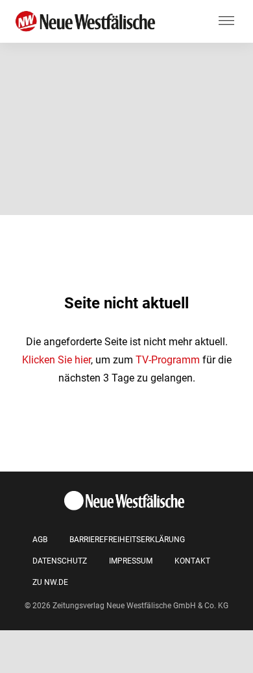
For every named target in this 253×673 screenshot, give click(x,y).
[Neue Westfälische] (87, 21)
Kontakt (192, 560)
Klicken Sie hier (56, 360)
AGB (39, 539)
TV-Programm (168, 360)
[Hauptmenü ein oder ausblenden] (226, 21)
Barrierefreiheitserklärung (127, 539)
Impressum (130, 560)
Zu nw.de (50, 582)
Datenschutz (59, 560)
